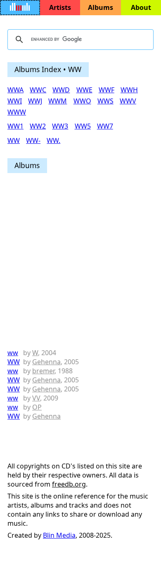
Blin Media (59, 535)
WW (13, 361)
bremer (43, 370)
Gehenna (46, 361)
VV (36, 398)
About (141, 7)
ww (12, 352)
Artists (60, 7)
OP (37, 407)
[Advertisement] (80, 261)
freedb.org (69, 484)
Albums (100, 7)
